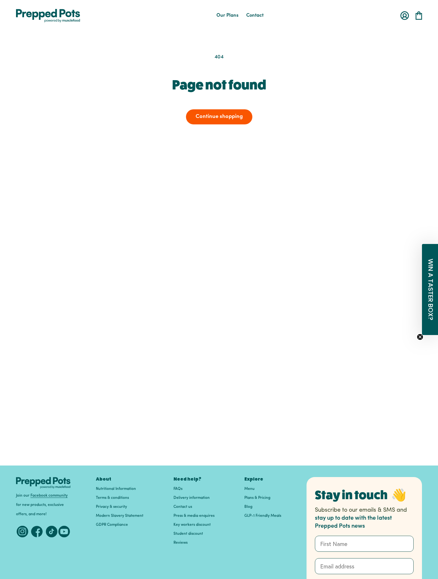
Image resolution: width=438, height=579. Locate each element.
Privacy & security (111, 507)
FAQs (177, 489)
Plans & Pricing (257, 498)
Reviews (180, 543)
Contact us (182, 507)
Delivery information (191, 498)
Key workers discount (192, 525)
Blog (248, 507)
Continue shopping (219, 116)
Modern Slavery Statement (119, 516)
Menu (249, 489)
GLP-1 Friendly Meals (262, 516)
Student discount (188, 534)
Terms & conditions (112, 498)
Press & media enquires (194, 516)
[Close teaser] (420, 337)
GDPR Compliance (112, 525)
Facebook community (49, 496)
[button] (419, 16)
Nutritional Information (116, 489)
